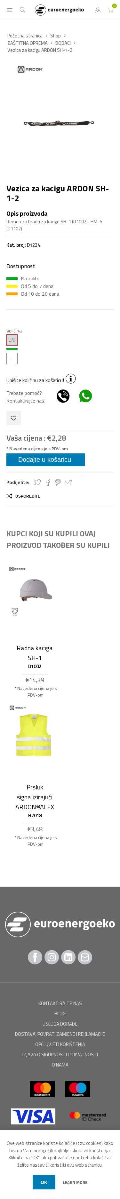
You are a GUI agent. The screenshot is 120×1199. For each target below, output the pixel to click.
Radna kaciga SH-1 (35, 653)
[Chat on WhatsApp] (82, 400)
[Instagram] (51, 957)
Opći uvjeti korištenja (60, 1044)
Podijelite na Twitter (37, 482)
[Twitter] (68, 957)
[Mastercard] (42, 1100)
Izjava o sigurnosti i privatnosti (60, 1054)
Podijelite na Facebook (48, 482)
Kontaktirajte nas (60, 1003)
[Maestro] (77, 1100)
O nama (60, 1064)
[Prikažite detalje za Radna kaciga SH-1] (35, 592)
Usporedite (27, 496)
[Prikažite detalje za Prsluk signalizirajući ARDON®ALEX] (35, 734)
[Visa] (33, 1127)
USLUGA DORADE (60, 1024)
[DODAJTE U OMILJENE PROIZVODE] (13, 418)
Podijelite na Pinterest (58, 482)
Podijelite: (17, 482)
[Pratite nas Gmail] (85, 957)
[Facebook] (35, 957)
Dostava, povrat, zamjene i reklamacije (60, 1034)
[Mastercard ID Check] (87, 1127)
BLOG (60, 1013)
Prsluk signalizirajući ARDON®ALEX (34, 797)
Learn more (75, 1182)
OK (44, 1182)
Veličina (14, 330)
